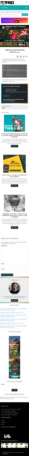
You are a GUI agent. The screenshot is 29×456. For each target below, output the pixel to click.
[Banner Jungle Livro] (14, 357)
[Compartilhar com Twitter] (20, 56)
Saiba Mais (14, 300)
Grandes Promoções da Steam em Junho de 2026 (11, 323)
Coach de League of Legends (9, 414)
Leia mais (14, 146)
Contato (3, 422)
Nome (2, 263)
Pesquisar (25, 14)
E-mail (2, 269)
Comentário (4, 245)
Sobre (2, 420)
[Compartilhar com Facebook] (17, 56)
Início (3, 12)
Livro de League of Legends (8, 411)
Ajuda (2, 424)
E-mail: (3, 384)
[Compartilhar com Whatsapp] (26, 56)
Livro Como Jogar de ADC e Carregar (11, 409)
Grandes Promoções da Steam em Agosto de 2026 (12, 312)
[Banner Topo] (14, 20)
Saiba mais (6, 96)
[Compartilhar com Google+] (23, 56)
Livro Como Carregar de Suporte (9, 413)
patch (7, 12)
